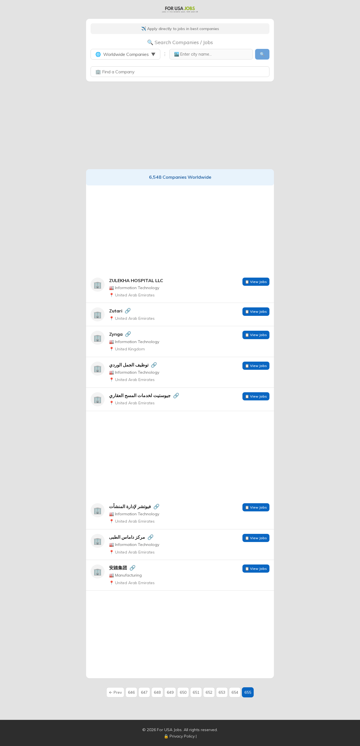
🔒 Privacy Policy (179, 736)
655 (247, 692)
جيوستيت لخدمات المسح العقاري (140, 395)
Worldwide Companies (125, 54)
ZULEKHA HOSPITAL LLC (136, 280)
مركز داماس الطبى (127, 537)
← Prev (115, 692)
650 (183, 692)
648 (157, 692)
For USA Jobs (169, 729)
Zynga (116, 334)
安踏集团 (118, 567)
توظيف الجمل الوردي (128, 365)
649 (170, 692)
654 (234, 692)
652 (209, 692)
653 (222, 692)
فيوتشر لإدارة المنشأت (130, 506)
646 (131, 692)
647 (144, 692)
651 (196, 692)
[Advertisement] (180, 125)
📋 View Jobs (256, 282)
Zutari (115, 311)
